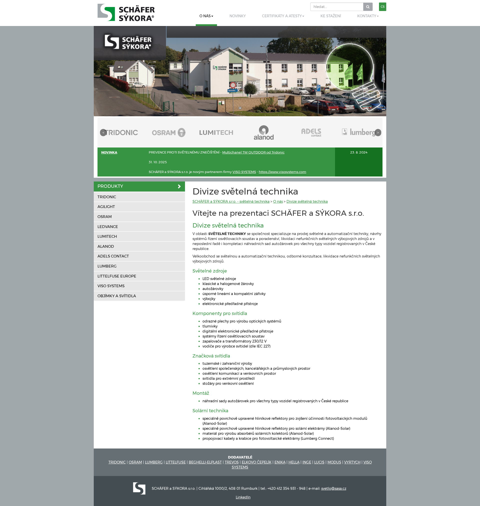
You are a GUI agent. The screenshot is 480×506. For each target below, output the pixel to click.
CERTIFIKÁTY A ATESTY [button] (282, 16)
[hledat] (368, 6)
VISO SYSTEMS (244, 172)
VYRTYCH (352, 462)
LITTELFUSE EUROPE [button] (117, 276)
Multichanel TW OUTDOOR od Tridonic (253, 152)
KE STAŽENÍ (330, 16)
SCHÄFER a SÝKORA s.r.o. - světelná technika (231, 201)
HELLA (294, 462)
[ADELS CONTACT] (311, 132)
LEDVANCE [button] (108, 226)
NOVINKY (238, 16)
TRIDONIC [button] (107, 196)
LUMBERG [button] (107, 266)
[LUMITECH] (216, 132)
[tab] (139, 187)
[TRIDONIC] (121, 132)
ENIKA (280, 462)
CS (382, 6)
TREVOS (232, 462)
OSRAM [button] (105, 216)
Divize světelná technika (307, 201)
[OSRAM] (169, 132)
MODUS (334, 462)
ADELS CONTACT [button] (113, 256)
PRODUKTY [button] (110, 186)
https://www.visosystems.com (282, 172)
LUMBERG (154, 462)
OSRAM (135, 462)
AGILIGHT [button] (106, 206)
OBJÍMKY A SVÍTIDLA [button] (117, 296)
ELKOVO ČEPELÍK (257, 462)
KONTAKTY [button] (366, 16)
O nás (278, 201)
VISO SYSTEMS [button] (111, 286)
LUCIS (319, 462)
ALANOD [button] (106, 246)
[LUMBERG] (359, 132)
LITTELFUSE (176, 462)
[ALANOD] (264, 132)
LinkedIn (243, 497)
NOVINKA (109, 152)
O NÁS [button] (205, 16)
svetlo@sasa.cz (333, 488)
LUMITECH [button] (107, 236)
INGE (306, 462)
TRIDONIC (117, 462)
